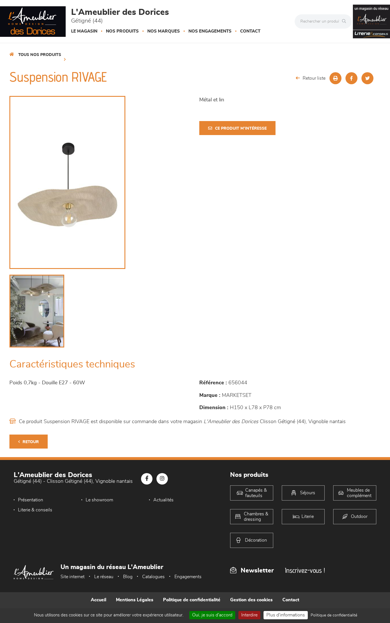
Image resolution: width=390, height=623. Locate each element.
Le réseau (103, 576)
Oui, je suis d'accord (212, 615)
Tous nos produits (39, 55)
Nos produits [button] (122, 31)
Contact (250, 31)
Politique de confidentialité (191, 600)
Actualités (163, 500)
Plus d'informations (285, 615)
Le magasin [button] (84, 31)
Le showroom (99, 500)
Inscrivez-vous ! (305, 570)
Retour (31, 442)
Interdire (249, 615)
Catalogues (153, 576)
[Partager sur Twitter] (367, 78)
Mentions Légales (134, 600)
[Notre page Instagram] (162, 479)
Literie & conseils (35, 510)
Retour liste (314, 78)
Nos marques (163, 31)
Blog (127, 576)
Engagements (188, 576)
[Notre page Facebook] (146, 479)
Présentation (30, 500)
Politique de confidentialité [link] (334, 615)
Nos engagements (210, 31)
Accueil (98, 600)
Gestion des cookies (251, 600)
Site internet (73, 576)
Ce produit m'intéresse (241, 128)
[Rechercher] (345, 21)
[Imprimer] (335, 78)
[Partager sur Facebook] (351, 78)
